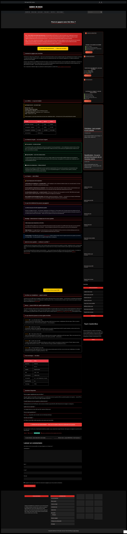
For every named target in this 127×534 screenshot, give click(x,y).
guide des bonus (60, 311)
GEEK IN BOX (36, 7)
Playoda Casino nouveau (88, 279)
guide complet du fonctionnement (64, 66)
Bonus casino (53, 501)
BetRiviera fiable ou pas (88, 253)
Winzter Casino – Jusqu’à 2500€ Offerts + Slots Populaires (69, 437)
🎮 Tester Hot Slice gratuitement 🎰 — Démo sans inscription (52, 48)
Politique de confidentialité (56, 521)
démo (28, 414)
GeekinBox (85, 284)
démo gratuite (46, 235)
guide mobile (37, 301)
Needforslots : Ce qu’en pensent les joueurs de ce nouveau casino (93, 157)
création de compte (68, 311)
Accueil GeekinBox (54, 498)
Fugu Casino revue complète (89, 238)
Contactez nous (54, 506)
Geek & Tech (53, 509)
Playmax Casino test (88, 224)
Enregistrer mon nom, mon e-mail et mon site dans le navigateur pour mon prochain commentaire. (43, 482)
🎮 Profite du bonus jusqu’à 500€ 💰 (53, 290)
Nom (25, 464)
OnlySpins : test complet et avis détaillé (93, 44)
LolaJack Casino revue (88, 186)
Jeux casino (53, 512)
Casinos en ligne (54, 504)
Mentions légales (54, 518)
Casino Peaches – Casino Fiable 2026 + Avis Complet (35, 437)
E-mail (25, 470)
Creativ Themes (76, 530)
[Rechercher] (101, 12)
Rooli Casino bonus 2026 (88, 266)
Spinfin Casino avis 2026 (88, 200)
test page (53, 523)
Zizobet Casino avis (87, 213)
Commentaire (27, 448)
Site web (25, 476)
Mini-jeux (54, 514)
